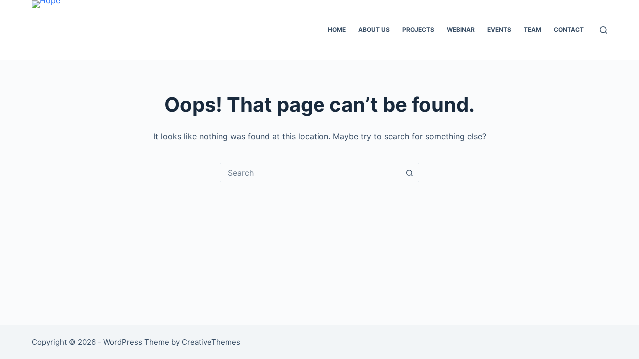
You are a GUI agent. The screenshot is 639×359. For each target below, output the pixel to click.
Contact (569, 29)
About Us (374, 29)
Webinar (461, 29)
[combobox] (310, 172)
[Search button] (409, 172)
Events (499, 29)
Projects (418, 29)
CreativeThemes (211, 342)
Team (532, 29)
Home (337, 29)
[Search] (603, 30)
